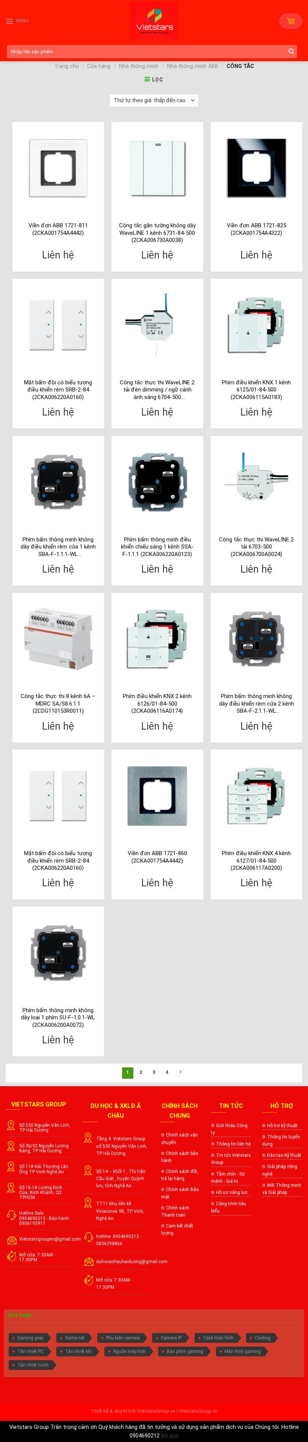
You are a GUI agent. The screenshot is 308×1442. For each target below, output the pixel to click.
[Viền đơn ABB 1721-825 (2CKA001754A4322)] (256, 168)
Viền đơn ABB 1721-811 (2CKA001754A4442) (58, 229)
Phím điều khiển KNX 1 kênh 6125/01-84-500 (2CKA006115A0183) (256, 390)
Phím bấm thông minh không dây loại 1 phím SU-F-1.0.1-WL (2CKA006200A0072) (58, 1017)
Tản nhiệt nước (33, 1365)
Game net (75, 1338)
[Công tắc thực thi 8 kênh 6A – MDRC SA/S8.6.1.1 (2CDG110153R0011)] (58, 639)
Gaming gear (30, 1338)
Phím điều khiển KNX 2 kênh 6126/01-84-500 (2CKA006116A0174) (157, 703)
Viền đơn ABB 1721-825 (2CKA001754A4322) (256, 229)
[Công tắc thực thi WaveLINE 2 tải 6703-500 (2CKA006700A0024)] (256, 482)
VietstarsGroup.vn (156, 1411)
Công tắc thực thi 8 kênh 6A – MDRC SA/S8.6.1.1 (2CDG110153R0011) (58, 703)
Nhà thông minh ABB (192, 66)
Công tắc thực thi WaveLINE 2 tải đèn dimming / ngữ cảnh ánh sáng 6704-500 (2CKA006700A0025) (157, 390)
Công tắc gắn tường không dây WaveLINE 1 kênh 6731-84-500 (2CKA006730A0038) (157, 232)
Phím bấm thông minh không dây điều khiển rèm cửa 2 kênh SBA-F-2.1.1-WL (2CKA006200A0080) (256, 704)
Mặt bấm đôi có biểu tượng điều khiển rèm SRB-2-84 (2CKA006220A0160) (58, 390)
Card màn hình (218, 1338)
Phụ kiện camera (123, 1338)
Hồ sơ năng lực (232, 1192)
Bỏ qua (169, 1436)
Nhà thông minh (139, 66)
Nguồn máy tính (129, 1351)
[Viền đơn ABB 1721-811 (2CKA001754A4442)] (58, 168)
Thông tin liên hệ (233, 1144)
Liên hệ (58, 255)
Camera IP (171, 1338)
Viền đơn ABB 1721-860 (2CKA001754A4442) (157, 857)
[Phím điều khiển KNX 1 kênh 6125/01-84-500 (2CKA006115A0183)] (256, 325)
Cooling (262, 1338)
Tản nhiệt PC (30, 1351)
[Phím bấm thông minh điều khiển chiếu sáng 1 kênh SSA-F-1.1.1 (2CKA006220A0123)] (157, 482)
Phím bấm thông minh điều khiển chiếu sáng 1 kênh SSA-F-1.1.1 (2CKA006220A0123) (157, 547)
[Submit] (292, 51)
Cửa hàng (98, 66)
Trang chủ (66, 66)
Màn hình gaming (243, 1351)
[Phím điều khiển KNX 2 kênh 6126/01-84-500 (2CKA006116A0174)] (157, 639)
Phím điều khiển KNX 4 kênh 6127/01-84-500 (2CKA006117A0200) (256, 860)
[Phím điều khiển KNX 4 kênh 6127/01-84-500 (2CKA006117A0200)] (256, 795)
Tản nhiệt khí (78, 1351)
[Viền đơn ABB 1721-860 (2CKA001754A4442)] (157, 795)
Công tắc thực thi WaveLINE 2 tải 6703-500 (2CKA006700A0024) (256, 547)
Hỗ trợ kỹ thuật (282, 1125)
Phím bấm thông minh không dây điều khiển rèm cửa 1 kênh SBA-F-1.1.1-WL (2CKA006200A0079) (58, 547)
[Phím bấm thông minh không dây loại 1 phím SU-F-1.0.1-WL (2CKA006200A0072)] (58, 952)
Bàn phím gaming (185, 1351)
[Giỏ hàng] (290, 21)
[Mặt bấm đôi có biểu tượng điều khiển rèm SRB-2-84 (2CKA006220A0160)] (58, 325)
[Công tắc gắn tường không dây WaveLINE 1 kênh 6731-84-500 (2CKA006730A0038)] (157, 168)
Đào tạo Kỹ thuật (284, 1155)
